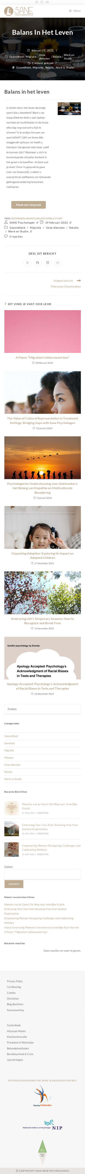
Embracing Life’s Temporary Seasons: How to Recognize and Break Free (42, 621)
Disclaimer (13, 998)
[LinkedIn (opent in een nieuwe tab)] (41, 2)
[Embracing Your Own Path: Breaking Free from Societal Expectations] (11, 828)
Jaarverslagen (15, 1059)
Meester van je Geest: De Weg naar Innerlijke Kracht (34, 904)
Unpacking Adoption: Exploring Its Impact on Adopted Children (42, 555)
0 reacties (16, 236)
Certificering (14, 987)
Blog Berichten (15, 1004)
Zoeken (8, 866)
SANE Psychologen (22, 222)
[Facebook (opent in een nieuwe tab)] (37, 2)
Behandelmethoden (18, 1048)
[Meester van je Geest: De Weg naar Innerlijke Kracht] (11, 808)
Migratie (31, 56)
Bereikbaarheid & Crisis (20, 1054)
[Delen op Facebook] (38, 263)
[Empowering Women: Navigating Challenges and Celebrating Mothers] (11, 849)
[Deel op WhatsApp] (58, 263)
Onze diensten (44, 56)
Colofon (11, 992)
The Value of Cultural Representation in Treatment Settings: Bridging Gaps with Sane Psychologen (42, 420)
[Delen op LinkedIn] (48, 263)
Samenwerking (15, 1010)
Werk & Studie (65, 67)
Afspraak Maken (16, 1031)
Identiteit (9, 743)
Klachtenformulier (17, 1036)
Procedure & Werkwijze (20, 1042)
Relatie (57, 56)
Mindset (9, 757)
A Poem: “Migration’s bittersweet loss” (42, 357)
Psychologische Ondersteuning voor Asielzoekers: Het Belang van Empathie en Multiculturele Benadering (42, 488)
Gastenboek (14, 1025)
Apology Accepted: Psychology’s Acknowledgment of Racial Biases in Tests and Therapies (42, 686)
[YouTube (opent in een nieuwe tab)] (47, 2)
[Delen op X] (27, 263)
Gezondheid (16, 56)
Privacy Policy (15, 981)
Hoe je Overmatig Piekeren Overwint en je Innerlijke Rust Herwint (41, 927)
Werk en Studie (69, 56)
